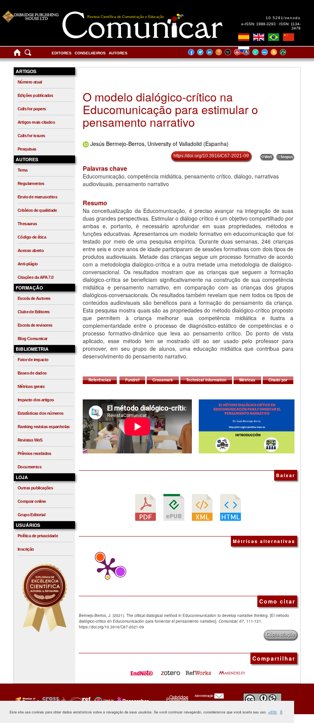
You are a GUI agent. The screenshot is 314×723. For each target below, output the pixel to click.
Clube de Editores (34, 311)
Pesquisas (27, 149)
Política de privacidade (38, 535)
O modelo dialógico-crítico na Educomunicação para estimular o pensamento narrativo (170, 109)
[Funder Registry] (79, 700)
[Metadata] (289, 52)
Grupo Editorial (31, 514)
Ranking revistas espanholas (44, 426)
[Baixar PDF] (145, 506)
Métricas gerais (31, 386)
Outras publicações (35, 488)
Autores (118, 53)
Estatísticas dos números (41, 413)
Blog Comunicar (32, 338)
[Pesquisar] (28, 54)
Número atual (30, 82)
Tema (23, 170)
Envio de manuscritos (37, 197)
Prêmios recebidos (34, 453)
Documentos (29, 467)
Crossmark (162, 380)
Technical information (206, 380)
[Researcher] (132, 700)
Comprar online (32, 501)
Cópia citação (280, 634)
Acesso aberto (31, 250)
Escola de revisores (35, 325)
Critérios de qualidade (37, 210)
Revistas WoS (30, 440)
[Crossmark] (103, 700)
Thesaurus (27, 223)
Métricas (247, 380)
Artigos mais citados (36, 122)
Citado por (278, 380)
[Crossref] (26, 700)
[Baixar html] (230, 506)
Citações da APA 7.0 (36, 277)
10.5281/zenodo (283, 18)
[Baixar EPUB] (173, 506)
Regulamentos (31, 183)
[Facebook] (193, 52)
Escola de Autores (34, 298)
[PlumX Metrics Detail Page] (106, 568)
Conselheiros (90, 53)
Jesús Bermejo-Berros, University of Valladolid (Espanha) (159, 143)
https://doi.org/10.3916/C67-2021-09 (211, 156)
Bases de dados (32, 373)
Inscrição (26, 549)
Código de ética (32, 237)
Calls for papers (32, 108)
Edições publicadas (35, 95)
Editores (62, 53)
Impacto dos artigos (36, 399)
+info (272, 712)
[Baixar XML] (202, 506)
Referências (99, 380)
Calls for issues (31, 135)
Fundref (132, 380)
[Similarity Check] (53, 700)
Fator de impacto (33, 359)
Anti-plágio (28, 264)
